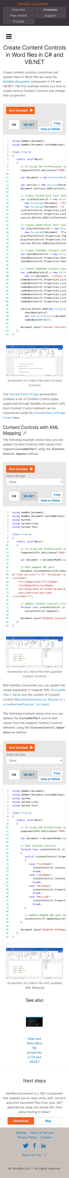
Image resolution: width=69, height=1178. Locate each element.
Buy (48, 1121)
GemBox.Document (33, 4)
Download (21, 1121)
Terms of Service (42, 1132)
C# (14, 124)
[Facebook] (35, 1146)
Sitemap (21, 1132)
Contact (46, 1137)
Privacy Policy (27, 1137)
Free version (18, 15)
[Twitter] (26, 1146)
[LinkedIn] (43, 1146)
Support (50, 15)
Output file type (15, 475)
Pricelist (18, 21)
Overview (18, 9)
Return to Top (31, 1155)
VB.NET (29, 124)
